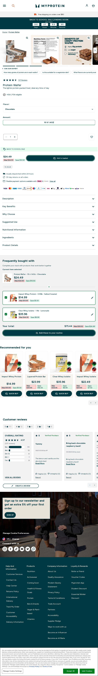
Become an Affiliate (56, 638)
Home (4, 32)
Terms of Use (47, 666)
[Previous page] (89, 485)
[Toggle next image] (95, 50)
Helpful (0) (42, 474)
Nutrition (31, 571)
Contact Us (11, 580)
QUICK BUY (13, 394)
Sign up (10, 515)
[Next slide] (97, 379)
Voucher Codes (78, 577)
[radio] (49, 122)
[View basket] (93, 5)
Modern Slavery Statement (54, 585)
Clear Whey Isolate (61, 377)
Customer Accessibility (11, 614)
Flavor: (6, 104)
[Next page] (94, 485)
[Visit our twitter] (27, 549)
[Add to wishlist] (92, 137)
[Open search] (13, 5)
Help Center (11, 586)
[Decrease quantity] (6, 137)
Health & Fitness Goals (34, 590)
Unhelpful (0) (55, 474)
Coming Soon (33, 583)
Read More (39, 463)
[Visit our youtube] (22, 549)
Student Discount (79, 589)
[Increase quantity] (14, 137)
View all (52, 181)
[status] (10, 137)
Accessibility (53, 615)
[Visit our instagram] (4, 549)
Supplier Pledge (54, 621)
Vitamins (31, 619)
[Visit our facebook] (10, 549)
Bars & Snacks (33, 604)
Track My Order (12, 607)
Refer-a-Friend (77, 571)
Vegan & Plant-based (33, 611)
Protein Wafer (14, 32)
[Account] (87, 5)
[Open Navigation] (4, 5)
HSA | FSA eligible (14, 95)
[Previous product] (90, 402)
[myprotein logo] (50, 5)
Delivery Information (15, 622)
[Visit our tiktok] (16, 549)
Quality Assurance (55, 577)
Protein (30, 598)
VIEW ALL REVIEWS (13, 477)
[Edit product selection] (92, 298)
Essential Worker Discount (78, 596)
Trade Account (54, 604)
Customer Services (14, 574)
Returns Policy (12, 591)
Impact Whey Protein (11, 377)
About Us (52, 571)
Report (38, 477)
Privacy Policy (54, 592)
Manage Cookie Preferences (16, 533)
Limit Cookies (87, 671)
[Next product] (95, 402)
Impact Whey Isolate (86, 377)
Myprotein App (77, 583)
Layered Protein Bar (36, 377)
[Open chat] (33, 549)
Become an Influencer (57, 632)
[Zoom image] (27, 38)
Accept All (70, 671)
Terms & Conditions (56, 598)
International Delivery (11, 599)
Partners (51, 610)
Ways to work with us (57, 627)
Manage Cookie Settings (12, 671)
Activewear (32, 577)
